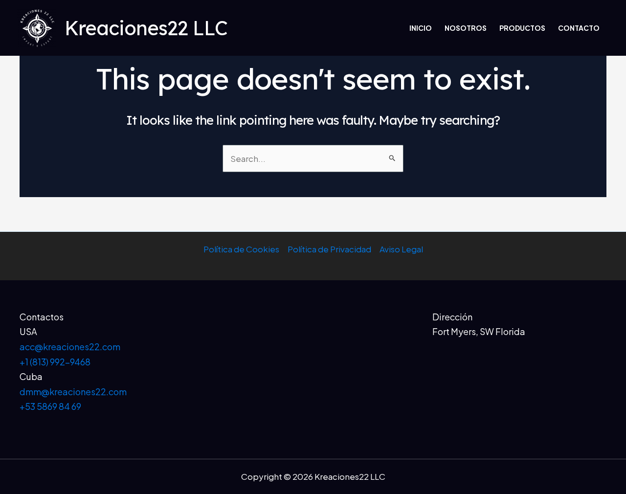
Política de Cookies (241, 249)
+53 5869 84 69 (50, 406)
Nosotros (466, 27)
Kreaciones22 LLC (146, 28)
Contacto (579, 27)
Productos (522, 27)
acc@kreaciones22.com (70, 346)
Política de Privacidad (329, 249)
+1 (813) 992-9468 (55, 361)
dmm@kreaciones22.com (73, 391)
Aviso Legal (401, 249)
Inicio (420, 27)
